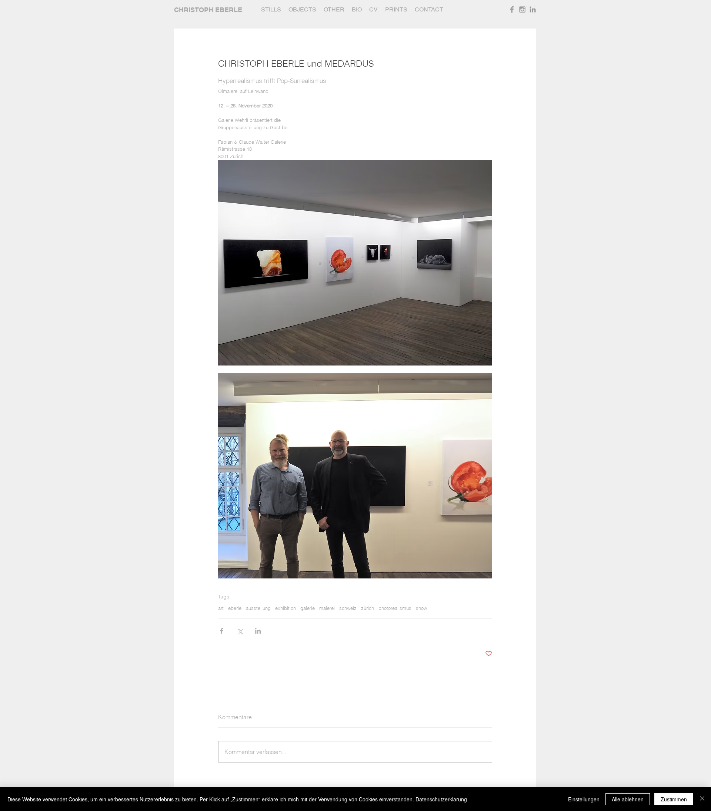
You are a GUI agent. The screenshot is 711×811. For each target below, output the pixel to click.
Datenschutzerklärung (441, 799)
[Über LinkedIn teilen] (257, 630)
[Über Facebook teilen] (221, 630)
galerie (307, 608)
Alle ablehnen (628, 799)
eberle (234, 608)
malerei (327, 608)
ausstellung (258, 608)
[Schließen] (702, 799)
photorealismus (394, 608)
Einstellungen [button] (584, 799)
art (221, 608)
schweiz (348, 608)
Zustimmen (674, 799)
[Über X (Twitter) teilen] (239, 630)
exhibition (285, 608)
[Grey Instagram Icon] (522, 9)
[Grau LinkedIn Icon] (532, 9)
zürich (367, 608)
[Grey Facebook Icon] (512, 9)
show (421, 608)
